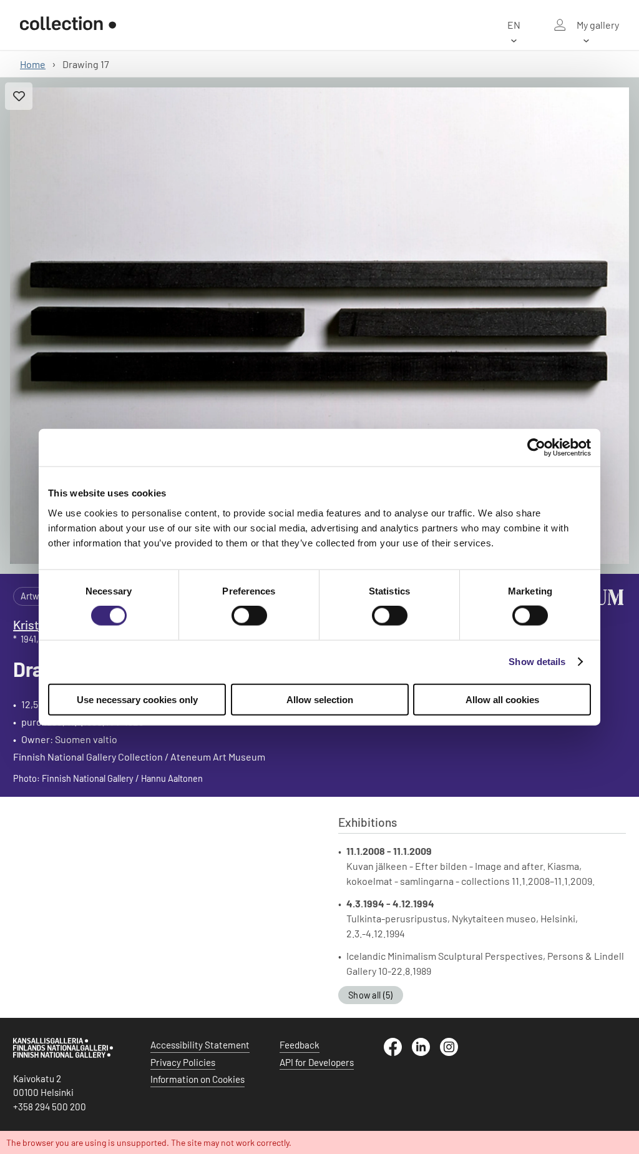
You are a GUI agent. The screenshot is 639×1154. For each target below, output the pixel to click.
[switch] (249, 616)
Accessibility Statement (200, 1044)
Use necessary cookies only (137, 699)
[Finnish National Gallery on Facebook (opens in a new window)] (398, 1052)
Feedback (300, 1044)
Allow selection (319, 699)
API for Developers (317, 1062)
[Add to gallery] (18, 96)
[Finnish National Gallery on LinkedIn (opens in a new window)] (426, 1052)
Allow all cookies (502, 699)
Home (33, 64)
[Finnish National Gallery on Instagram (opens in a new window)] (454, 1052)
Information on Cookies (197, 1079)
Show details (537, 661)
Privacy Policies (182, 1062)
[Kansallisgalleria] (63, 1055)
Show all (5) (370, 995)
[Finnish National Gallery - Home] (68, 25)
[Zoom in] (319, 325)
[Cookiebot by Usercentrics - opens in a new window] (536, 447)
